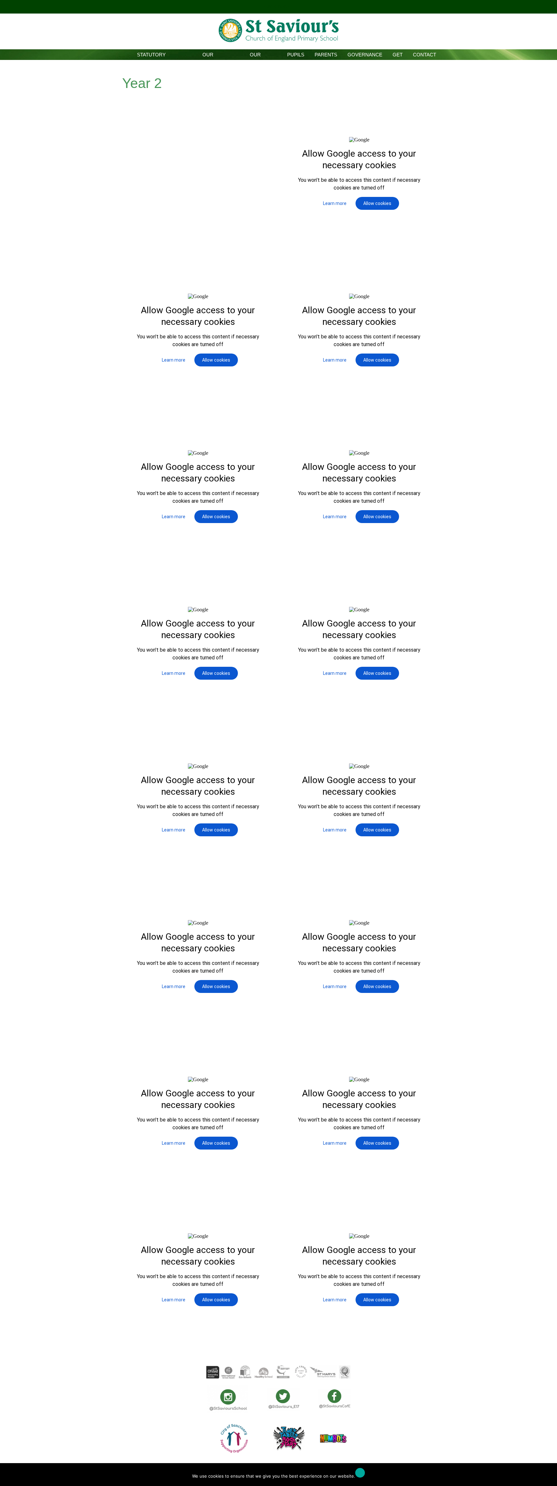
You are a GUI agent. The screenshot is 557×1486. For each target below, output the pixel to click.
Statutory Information (151, 56)
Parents (326, 54)
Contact (424, 54)
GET (398, 54)
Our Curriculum (255, 56)
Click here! (278, 7)
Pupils (295, 54)
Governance (364, 54)
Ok (360, 1473)
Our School (208, 56)
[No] (549, 1476)
